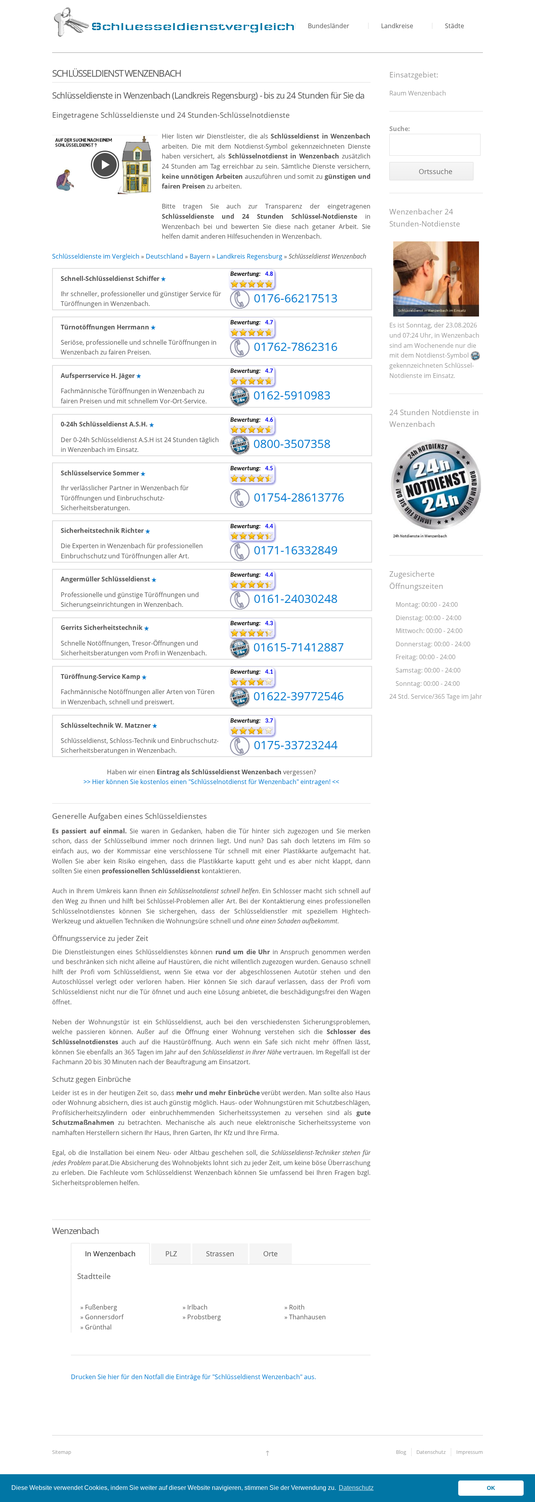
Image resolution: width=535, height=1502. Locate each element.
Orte (270, 1253)
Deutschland (164, 256)
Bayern (200, 256)
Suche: (399, 128)
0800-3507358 (290, 443)
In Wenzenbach (110, 1253)
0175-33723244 (294, 745)
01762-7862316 (294, 346)
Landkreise (397, 26)
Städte (454, 26)
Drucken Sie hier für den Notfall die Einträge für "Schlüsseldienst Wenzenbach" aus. (193, 1376)
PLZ (171, 1253)
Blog (401, 1451)
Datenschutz (431, 1451)
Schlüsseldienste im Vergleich (95, 256)
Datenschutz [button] (356, 1487)
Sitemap (61, 1451)
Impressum (469, 1451)
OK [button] (491, 1488)
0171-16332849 (294, 550)
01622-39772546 (297, 696)
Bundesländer (328, 26)
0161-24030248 (294, 598)
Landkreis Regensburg (249, 256)
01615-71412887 (297, 647)
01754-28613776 (297, 497)
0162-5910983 (290, 395)
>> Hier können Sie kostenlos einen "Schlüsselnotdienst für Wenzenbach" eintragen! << (211, 781)
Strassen (220, 1253)
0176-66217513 (294, 298)
